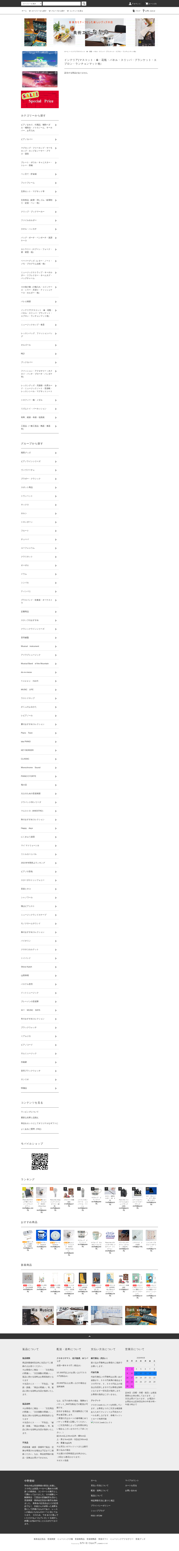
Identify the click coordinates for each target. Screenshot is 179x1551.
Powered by (75, 1543)
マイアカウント (132, 1480)
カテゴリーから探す (39, 11)
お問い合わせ (150, 11)
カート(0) (153, 4)
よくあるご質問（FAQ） (32, 1129)
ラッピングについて (30, 1112)
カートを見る (131, 1485)
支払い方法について (100, 1485)
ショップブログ (98, 1510)
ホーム (24, 11)
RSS (93, 1516)
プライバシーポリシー (100, 1505)
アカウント (136, 4)
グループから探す (58, 11)
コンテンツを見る (76, 11)
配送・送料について (100, 1490)
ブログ (137, 11)
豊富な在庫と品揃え (30, 1117)
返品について (97, 1495)
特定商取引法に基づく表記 (102, 1500)
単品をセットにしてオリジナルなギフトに (39, 1123)
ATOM (99, 1516)
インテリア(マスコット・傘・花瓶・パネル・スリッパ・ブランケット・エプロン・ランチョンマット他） (104, 51)
